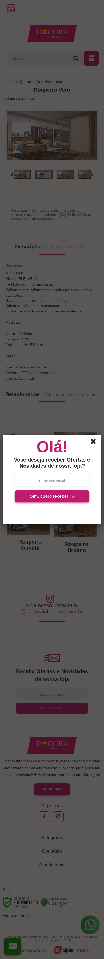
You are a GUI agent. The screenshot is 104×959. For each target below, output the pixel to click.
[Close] (95, 442)
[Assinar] (52, 496)
